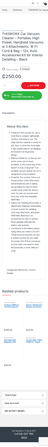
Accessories (30, 302)
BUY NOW (34, 85)
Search (33, 3)
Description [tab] (8, 113)
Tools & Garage (17, 31)
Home (4, 10)
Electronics (17, 10)
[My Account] (38, 3)
